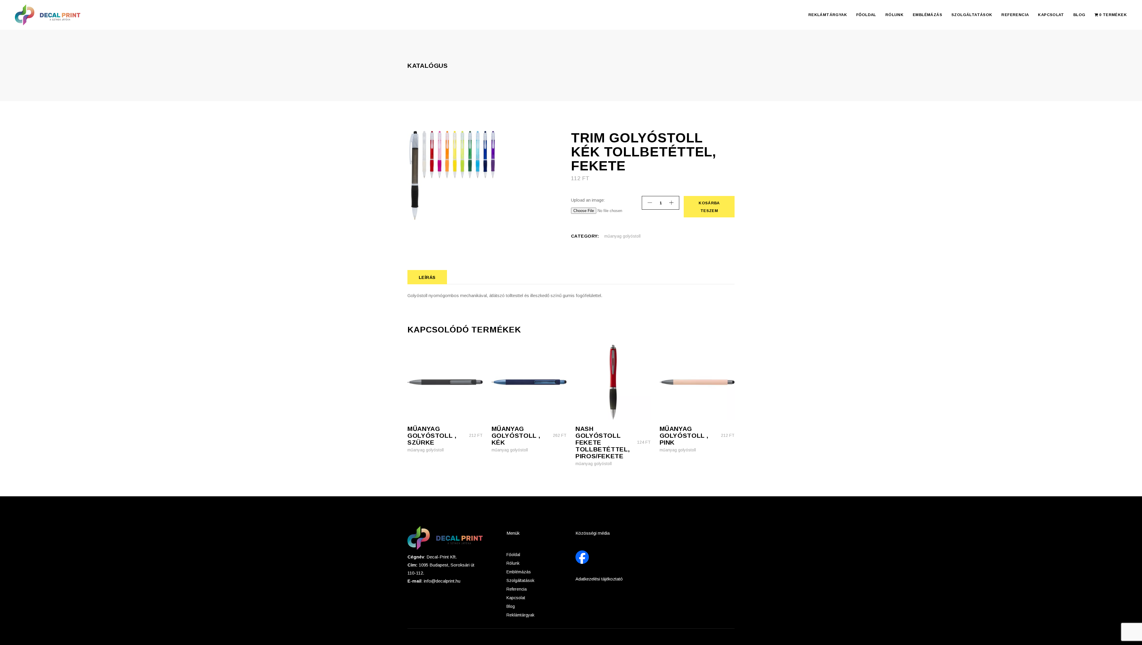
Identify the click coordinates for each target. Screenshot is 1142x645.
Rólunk (513, 563)
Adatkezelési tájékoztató (599, 578)
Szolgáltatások (520, 580)
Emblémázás (518, 571)
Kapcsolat (515, 597)
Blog (510, 606)
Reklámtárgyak (520, 615)
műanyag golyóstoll (622, 236)
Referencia (516, 589)
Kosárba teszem (709, 207)
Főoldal (513, 554)
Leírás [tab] (427, 277)
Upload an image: (588, 200)
